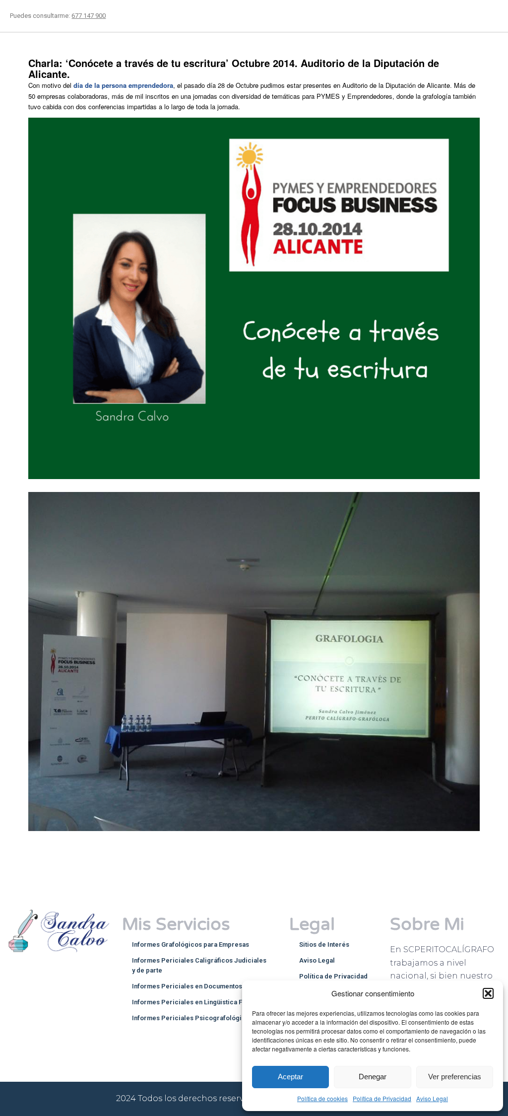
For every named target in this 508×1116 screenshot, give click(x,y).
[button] (488, 993)
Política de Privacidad (382, 1098)
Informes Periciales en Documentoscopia (195, 986)
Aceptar (290, 1076)
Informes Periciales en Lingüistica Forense (198, 1002)
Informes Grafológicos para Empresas (190, 944)
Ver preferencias (454, 1076)
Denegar (372, 1076)
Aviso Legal (432, 1098)
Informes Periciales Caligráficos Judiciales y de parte (199, 965)
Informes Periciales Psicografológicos (192, 1018)
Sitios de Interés (324, 944)
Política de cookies (322, 1098)
